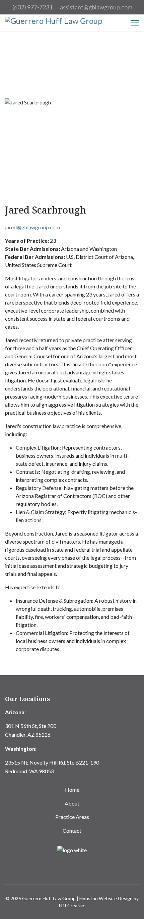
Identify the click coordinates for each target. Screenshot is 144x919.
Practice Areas (72, 817)
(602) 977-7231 (32, 7)
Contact (72, 830)
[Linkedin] (72, 869)
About (72, 803)
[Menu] (135, 23)
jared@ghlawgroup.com (32, 227)
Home (72, 789)
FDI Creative (72, 905)
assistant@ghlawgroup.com (96, 7)
